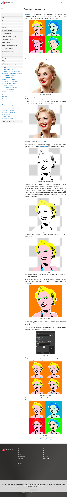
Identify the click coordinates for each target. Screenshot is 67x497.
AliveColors (28, 14)
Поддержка (45, 456)
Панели (4, 21)
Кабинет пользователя (22, 473)
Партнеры (20, 467)
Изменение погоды (7, 85)
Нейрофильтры (6, 33)
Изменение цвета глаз (8, 113)
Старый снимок (6, 107)
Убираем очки (6, 114)
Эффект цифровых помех (9, 79)
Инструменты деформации (9, 45)
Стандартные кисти (7, 39)
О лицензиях (20, 458)
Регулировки (5, 24)
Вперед (48, 439)
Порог (45, 141)
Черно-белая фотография (9, 87)
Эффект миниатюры (7, 69)
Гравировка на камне (8, 77)
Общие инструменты (8, 61)
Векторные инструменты (9, 58)
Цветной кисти (44, 146)
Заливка (27, 283)
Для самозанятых (21, 456)
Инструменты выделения (9, 36)
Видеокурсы (45, 452)
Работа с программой (8, 18)
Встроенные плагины (8, 30)
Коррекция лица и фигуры (9, 83)
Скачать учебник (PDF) (8, 121)
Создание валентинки (8, 91)
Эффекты (4, 27)
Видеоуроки (5, 15)
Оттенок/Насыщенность (32, 400)
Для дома (20, 450)
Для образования (21, 454)
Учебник (45, 450)
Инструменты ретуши (8, 42)
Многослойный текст (8, 103)
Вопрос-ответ (46, 458)
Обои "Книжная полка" (8, 97)
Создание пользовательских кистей (12, 71)
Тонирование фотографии (9, 111)
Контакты (20, 469)
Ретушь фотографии (7, 118)
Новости (19, 471)
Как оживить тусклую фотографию (12, 73)
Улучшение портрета (8, 89)
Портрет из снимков (8, 95)
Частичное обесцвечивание (10, 75)
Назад (42, 439)
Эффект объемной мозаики (10, 99)
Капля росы (5, 101)
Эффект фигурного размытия (10, 109)
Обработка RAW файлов (9, 64)
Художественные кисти (8, 52)
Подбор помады (6, 116)
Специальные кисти (7, 48)
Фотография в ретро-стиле (9, 105)
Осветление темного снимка (10, 81)
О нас (19, 465)
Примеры (4, 67)
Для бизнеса (20, 452)
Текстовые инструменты (9, 55)
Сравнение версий (47, 454)
